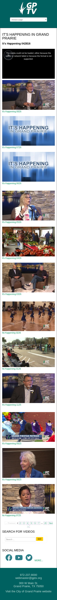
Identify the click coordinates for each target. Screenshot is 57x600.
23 (45, 523)
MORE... (39, 560)
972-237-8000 (28, 574)
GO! (39, 539)
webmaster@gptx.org (28, 577)
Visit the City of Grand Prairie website (28, 591)
